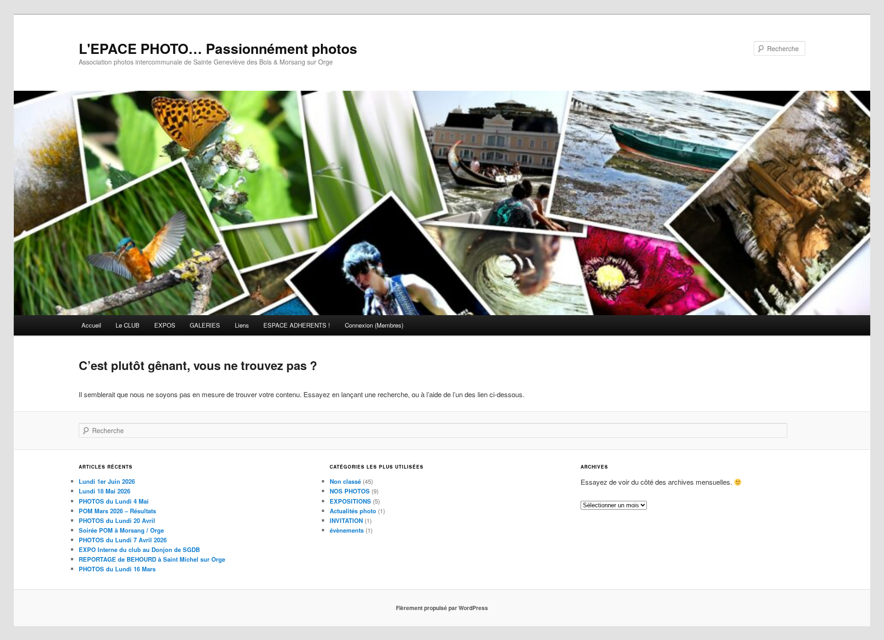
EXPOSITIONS (350, 501)
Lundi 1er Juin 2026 (107, 481)
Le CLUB (128, 325)
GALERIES (205, 325)
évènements (347, 530)
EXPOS (164, 325)
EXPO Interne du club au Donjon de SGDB (139, 549)
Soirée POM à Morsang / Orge (121, 530)
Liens (242, 325)
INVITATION (346, 520)
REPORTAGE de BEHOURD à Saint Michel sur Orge (152, 559)
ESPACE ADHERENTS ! (296, 325)
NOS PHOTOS (350, 491)
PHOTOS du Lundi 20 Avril (117, 520)
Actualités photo (353, 510)
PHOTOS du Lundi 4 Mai (114, 501)
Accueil (91, 325)
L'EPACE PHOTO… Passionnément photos (218, 48)
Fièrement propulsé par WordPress (442, 608)
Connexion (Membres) (374, 325)
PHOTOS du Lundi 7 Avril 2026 (123, 539)
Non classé (345, 481)
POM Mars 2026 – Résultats (117, 510)
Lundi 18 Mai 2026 (104, 491)
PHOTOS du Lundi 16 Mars (117, 568)
